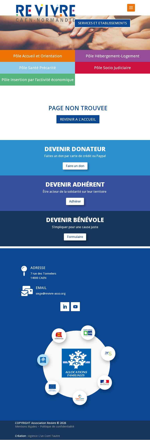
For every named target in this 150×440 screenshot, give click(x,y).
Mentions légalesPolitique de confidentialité (44, 426)
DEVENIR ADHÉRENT (75, 184)
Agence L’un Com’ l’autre (44, 436)
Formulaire (75, 237)
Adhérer (75, 201)
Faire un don (75, 166)
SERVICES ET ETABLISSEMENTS (102, 23)
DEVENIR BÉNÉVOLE (75, 220)
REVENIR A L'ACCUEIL (78, 119)
